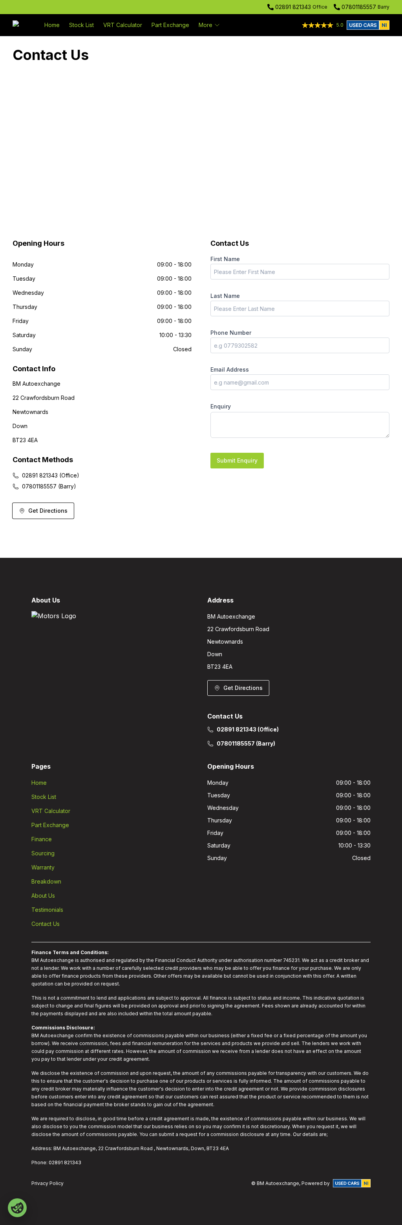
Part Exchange (170, 25)
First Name (225, 259)
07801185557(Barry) (49, 486)
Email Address (229, 369)
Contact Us (45, 923)
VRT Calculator (122, 25)
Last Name (225, 295)
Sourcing (43, 853)
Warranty (43, 867)
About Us (43, 895)
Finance (41, 839)
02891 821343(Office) (50, 475)
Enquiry (220, 406)
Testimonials (47, 909)
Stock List (81, 25)
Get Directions (48, 510)
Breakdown (46, 881)
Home (52, 25)
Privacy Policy (47, 1183)
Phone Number (230, 332)
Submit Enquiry (237, 460)
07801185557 (359, 7)
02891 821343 (293, 7)
